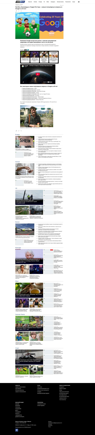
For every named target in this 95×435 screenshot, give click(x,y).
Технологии (68, 1)
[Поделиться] (21, 11)
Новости (30, 1)
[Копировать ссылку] (19, 11)
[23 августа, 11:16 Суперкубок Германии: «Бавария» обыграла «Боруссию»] (22, 370)
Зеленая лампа (60, 1)
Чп (44, 1)
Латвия (35, 1)
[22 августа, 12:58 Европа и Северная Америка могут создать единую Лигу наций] (36, 370)
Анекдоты (53, 1)
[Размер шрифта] (16, 11)
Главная (17, 4)
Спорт (73, 1)
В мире (40, 1)
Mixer (48, 1)
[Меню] (78, 1)
